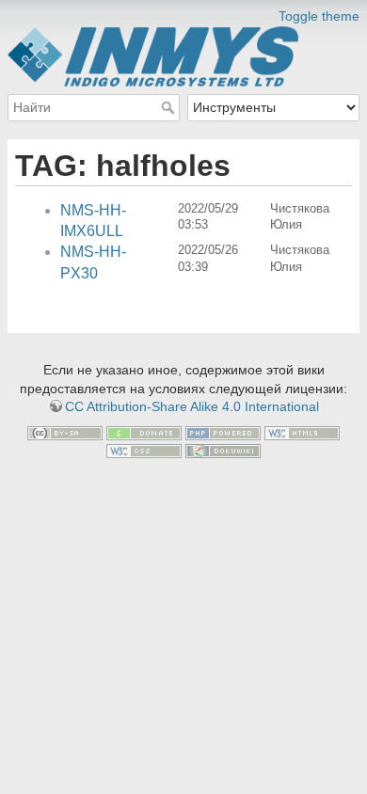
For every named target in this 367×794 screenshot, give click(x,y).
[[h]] (183, 12)
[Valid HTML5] (302, 431)
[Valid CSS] (144, 450)
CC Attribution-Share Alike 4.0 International (192, 406)
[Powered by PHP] (223, 431)
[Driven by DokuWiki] (223, 450)
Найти (170, 107)
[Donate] (144, 431)
